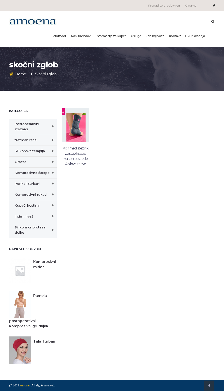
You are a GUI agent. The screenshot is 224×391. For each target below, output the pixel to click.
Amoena (25, 385)
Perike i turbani (27, 184)
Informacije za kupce (111, 36)
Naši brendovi (81, 36)
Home (20, 74)
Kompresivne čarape (32, 173)
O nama (190, 5)
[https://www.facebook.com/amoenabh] (214, 5)
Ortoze (20, 162)
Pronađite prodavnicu (164, 5)
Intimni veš (24, 216)
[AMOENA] (33, 22)
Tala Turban (44, 341)
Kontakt (175, 36)
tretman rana (26, 140)
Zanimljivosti (154, 36)
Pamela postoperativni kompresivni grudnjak (28, 311)
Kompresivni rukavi (31, 194)
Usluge (136, 36)
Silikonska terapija (30, 151)
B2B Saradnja (195, 36)
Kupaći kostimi (27, 205)
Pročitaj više (75, 166)
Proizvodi (59, 36)
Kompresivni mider (44, 264)
